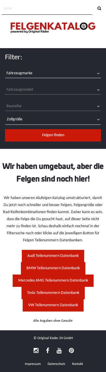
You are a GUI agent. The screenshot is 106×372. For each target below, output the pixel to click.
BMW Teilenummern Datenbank (53, 268)
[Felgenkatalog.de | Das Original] (53, 28)
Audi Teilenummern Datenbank (53, 256)
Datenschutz (56, 364)
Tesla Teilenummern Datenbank (53, 293)
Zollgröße (14, 119)
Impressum (33, 364)
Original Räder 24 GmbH (55, 338)
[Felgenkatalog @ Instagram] (36, 351)
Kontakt (77, 364)
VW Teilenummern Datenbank (53, 305)
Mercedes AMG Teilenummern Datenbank (53, 280)
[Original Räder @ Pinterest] (71, 351)
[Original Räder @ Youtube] (59, 351)
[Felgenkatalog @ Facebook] (47, 351)
